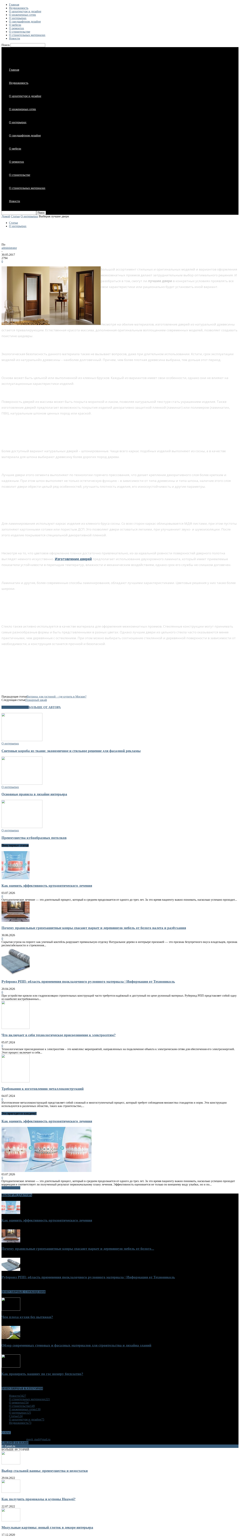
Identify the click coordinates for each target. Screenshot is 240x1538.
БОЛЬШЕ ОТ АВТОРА (45, 707)
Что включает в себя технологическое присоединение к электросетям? (59, 1035)
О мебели (15, 24)
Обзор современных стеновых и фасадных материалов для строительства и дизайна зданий (76, 1345)
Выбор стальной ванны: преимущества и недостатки (45, 1471)
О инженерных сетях (22, 14)
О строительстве (19, 31)
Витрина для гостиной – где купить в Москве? (56, 696)
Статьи (15, 216)
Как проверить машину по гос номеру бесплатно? (42, 1374)
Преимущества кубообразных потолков (34, 838)
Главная (14, 4)
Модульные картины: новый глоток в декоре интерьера (47, 1527)
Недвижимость (18, 8)
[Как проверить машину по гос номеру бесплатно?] (11, 1366)
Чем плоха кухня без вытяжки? (27, 1317)
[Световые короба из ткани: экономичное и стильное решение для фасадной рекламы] (22, 740)
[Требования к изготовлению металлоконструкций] (16, 1081)
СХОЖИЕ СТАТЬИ (15, 707)
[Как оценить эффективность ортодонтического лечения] (16, 878)
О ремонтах (16, 28)
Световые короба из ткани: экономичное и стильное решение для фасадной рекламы (71, 751)
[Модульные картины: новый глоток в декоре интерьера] (11, 1520)
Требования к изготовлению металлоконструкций (43, 1089)
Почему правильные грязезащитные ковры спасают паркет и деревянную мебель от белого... (78, 1249)
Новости (14, 38)
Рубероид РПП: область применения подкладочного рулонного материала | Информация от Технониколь (88, 981)
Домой (6, 216)
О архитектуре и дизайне (25, 11)
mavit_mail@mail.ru (38, 1439)
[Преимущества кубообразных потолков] (22, 827)
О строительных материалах (27, 35)
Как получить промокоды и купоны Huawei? (39, 1499)
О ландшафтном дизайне (25, 21)
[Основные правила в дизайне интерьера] (22, 783)
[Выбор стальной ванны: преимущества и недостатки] (11, 1463)
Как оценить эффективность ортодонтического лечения (47, 886)
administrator (9, 247)
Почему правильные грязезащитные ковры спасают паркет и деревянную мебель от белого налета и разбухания (94, 928)
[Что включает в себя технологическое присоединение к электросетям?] (16, 1027)
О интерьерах (17, 18)
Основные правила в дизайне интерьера (34, 794)
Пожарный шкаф (36, 700)
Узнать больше (11, 1187)
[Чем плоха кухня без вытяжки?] (11, 1309)
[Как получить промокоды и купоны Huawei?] (11, 1491)
